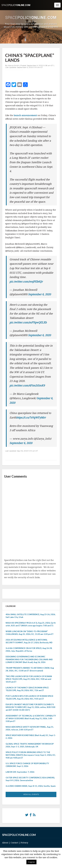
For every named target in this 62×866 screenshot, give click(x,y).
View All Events (31, 794)
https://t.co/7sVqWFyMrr (31, 417)
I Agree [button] (31, 862)
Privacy (24, 843)
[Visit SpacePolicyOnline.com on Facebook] (31, 816)
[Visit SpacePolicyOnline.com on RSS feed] (34, 816)
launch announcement (25, 115)
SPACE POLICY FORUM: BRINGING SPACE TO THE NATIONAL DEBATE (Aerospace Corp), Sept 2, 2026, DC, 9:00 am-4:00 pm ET (31, 755)
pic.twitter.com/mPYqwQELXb (28, 322)
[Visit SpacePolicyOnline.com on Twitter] (26, 816)
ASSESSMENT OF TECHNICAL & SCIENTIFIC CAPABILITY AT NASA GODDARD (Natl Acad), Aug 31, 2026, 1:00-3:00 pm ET (31, 718)
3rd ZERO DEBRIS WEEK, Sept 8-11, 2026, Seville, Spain (31, 786)
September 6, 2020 (39, 294)
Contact (14, 843)
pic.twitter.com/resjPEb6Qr (26, 281)
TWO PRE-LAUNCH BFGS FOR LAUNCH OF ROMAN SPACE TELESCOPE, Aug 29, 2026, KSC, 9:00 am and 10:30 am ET (29, 679)
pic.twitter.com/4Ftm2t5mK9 (27, 385)
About (5, 843)
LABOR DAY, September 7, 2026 (20, 772)
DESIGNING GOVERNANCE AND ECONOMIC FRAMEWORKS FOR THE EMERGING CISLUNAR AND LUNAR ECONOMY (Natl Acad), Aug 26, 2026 (29, 659)
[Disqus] (31, 518)
